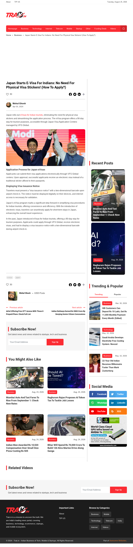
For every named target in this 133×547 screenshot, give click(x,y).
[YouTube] (98, 411)
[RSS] (118, 411)
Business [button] (18, 35)
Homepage (12, 29)
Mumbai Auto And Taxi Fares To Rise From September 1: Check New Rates (22, 400)
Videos (113, 29)
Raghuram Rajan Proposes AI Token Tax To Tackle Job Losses (66, 399)
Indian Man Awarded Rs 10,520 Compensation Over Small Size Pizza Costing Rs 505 (22, 448)
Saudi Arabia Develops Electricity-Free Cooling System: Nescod (113, 340)
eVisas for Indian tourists (31, 115)
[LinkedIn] (118, 402)
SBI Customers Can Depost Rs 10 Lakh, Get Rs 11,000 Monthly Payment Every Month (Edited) (114, 313)
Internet (49, 29)
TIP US (17, 2)
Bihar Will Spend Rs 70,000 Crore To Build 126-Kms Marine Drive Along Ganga (66, 448)
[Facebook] (98, 394)
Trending (99, 294)
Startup (79, 29)
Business (24, 29)
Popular (117, 294)
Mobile (69, 29)
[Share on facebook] (70, 94)
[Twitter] (118, 394)
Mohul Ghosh (19, 103)
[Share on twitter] (75, 94)
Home (8, 35)
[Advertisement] (79, 14)
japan (18, 278)
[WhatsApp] (98, 402)
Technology (37, 29)
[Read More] (25, 377)
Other (88, 29)
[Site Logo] (16, 15)
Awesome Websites (117, 540)
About (8, 2)
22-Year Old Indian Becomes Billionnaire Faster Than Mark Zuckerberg (112, 366)
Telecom (59, 29)
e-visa (9, 278)
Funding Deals (100, 29)
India (120, 521)
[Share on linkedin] (79, 94)
